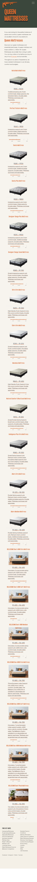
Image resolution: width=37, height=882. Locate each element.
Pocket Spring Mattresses (8, 833)
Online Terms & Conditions (27, 836)
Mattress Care (6, 843)
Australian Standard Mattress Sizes (7, 839)
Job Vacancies (24, 850)
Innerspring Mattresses (8, 831)
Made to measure (6, 841)
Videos (22, 847)
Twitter (15, 855)
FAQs (21, 849)
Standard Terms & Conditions (24, 832)
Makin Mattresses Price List (9, 847)
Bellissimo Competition (8, 849)
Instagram (10, 855)
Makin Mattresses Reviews (27, 838)
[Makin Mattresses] (9, 5)
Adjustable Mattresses (8, 834)
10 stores (14, 56)
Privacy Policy (23, 843)
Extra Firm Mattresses (7, 836)
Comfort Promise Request (26, 841)
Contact (22, 845)
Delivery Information (25, 834)
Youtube (20, 855)
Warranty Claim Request (26, 840)
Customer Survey (6, 845)
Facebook (4, 855)
